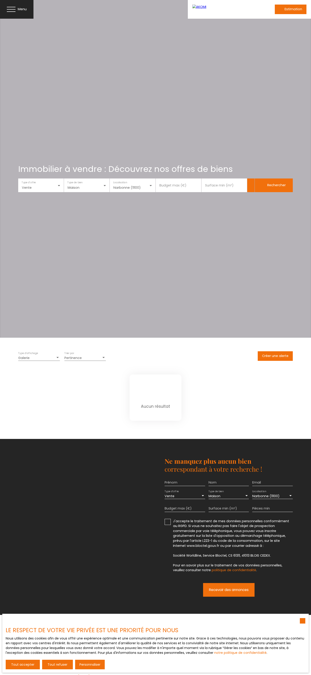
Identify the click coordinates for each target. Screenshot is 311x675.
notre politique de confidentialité (240, 652)
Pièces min (261, 508)
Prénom (171, 482)
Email (256, 482)
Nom (213, 482)
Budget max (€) (172, 185)
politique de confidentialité (234, 570)
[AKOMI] (222, 9)
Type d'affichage (28, 353)
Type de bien (75, 182)
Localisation (120, 182)
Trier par (69, 353)
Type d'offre (29, 182)
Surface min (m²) (219, 185)
